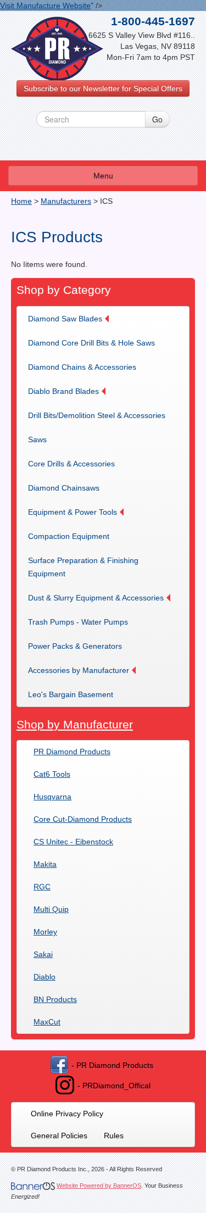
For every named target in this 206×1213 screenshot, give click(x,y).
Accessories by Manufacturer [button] (78, 670)
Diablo (44, 976)
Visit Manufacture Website (45, 5)
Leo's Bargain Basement (70, 694)
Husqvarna (52, 796)
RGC (42, 886)
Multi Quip (51, 909)
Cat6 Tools (52, 774)
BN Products (55, 999)
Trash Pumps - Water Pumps (78, 621)
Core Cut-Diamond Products (83, 819)
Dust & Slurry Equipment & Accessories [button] (96, 597)
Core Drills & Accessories (71, 463)
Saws (37, 439)
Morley (45, 931)
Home (21, 201)
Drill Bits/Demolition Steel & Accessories (96, 415)
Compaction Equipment (68, 536)
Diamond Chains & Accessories (82, 367)
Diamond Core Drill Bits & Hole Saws (91, 342)
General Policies (59, 1135)
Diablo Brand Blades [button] (63, 391)
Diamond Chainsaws (63, 487)
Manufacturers (66, 201)
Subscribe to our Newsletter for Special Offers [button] (103, 88)
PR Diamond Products (72, 751)
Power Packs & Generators (75, 646)
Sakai (43, 954)
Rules (114, 1135)
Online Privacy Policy (67, 1113)
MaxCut (47, 1021)
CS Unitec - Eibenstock (73, 841)
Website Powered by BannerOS (99, 1185)
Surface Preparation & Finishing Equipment (83, 567)
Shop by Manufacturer (74, 724)
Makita (45, 864)
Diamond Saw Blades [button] (65, 318)
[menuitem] (72, 319)
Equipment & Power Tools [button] (72, 512)
